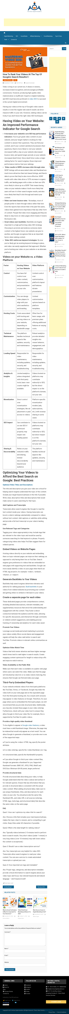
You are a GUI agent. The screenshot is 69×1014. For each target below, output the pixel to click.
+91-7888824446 (61, 986)
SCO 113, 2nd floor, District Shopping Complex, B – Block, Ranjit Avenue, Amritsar (55, 993)
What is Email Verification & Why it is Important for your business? (10, 911)
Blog (4, 989)
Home (6, 985)
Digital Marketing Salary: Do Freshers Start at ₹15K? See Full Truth (60, 192)
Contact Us (14, 39)
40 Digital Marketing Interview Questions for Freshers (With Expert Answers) (60, 205)
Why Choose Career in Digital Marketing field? (39, 911)
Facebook (28, 985)
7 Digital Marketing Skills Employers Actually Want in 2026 (60, 164)
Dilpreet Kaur (19, 83)
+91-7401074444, (52, 986)
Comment (7, 932)
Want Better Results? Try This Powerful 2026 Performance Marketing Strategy (60, 253)
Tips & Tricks (58, 36)
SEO (17, 36)
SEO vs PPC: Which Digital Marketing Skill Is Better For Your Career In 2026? (60, 238)
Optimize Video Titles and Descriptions (18, 485)
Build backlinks (31, 587)
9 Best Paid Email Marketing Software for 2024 (24, 911)
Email (6, 955)
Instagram (28, 987)
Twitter (27, 991)
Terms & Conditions (61, 1012)
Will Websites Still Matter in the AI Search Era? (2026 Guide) (60, 150)
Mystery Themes (49, 1010)
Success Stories (8, 991)
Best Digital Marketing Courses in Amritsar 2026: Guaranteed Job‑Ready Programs (60, 221)
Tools (5, 39)
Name (6, 948)
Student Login (56, 1001)
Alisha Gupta (36, 916)
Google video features (30, 725)
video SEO (33, 99)
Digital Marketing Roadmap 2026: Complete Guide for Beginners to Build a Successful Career (60, 135)
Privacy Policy (52, 1012)
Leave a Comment (30, 83)
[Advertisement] (34, 22)
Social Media (24, 36)
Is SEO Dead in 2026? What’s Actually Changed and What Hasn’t (60, 178)
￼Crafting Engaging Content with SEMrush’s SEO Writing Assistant (9, 887)
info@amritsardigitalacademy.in (55, 989)
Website (6, 962)
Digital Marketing (8, 36)
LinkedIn (27, 989)
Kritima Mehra (6, 918)
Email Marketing (48, 36)
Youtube (27, 993)
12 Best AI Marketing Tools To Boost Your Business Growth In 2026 (60, 268)
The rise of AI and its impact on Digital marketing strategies (42, 887)
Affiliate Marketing (35, 36)
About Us (6, 987)
